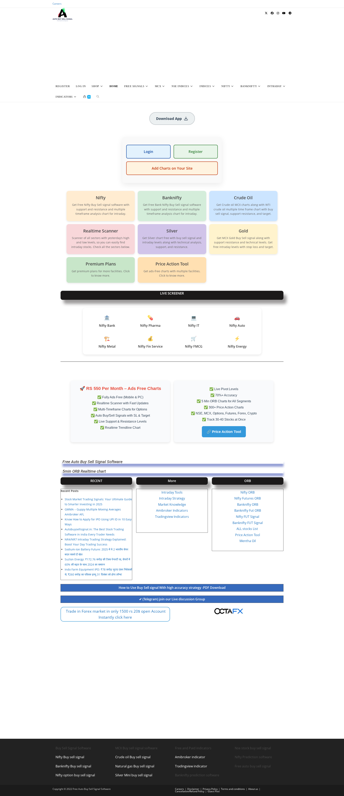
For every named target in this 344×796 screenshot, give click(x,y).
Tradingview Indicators (172, 516)
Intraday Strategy (172, 498)
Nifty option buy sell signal (75, 775)
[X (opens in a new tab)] (266, 13)
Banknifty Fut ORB (247, 510)
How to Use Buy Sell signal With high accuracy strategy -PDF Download (172, 587)
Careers (57, 3)
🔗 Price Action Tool (224, 432)
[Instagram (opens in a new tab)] (278, 13)
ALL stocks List (247, 529)
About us (253, 789)
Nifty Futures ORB (247, 498)
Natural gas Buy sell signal (134, 766)
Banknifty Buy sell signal (73, 766)
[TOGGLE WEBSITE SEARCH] (98, 96)
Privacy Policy (210, 789)
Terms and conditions (233, 789)
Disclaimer (193, 789)
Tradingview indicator (191, 766)
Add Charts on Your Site (172, 168)
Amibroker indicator (190, 757)
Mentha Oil (247, 541)
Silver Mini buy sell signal (133, 775)
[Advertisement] (172, 51)
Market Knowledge (172, 504)
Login (148, 151)
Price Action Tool (247, 535)
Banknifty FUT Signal (248, 523)
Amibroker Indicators (172, 510)
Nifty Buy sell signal (70, 757)
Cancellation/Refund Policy (189, 791)
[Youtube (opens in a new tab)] (284, 13)
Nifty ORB (247, 492)
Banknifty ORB (247, 504)
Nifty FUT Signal (247, 516)
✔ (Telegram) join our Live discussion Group (172, 599)
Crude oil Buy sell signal (132, 757)
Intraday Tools (172, 492)
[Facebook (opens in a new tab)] (272, 13)
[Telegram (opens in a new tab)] (290, 13)
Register (196, 151)
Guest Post (214, 791)
